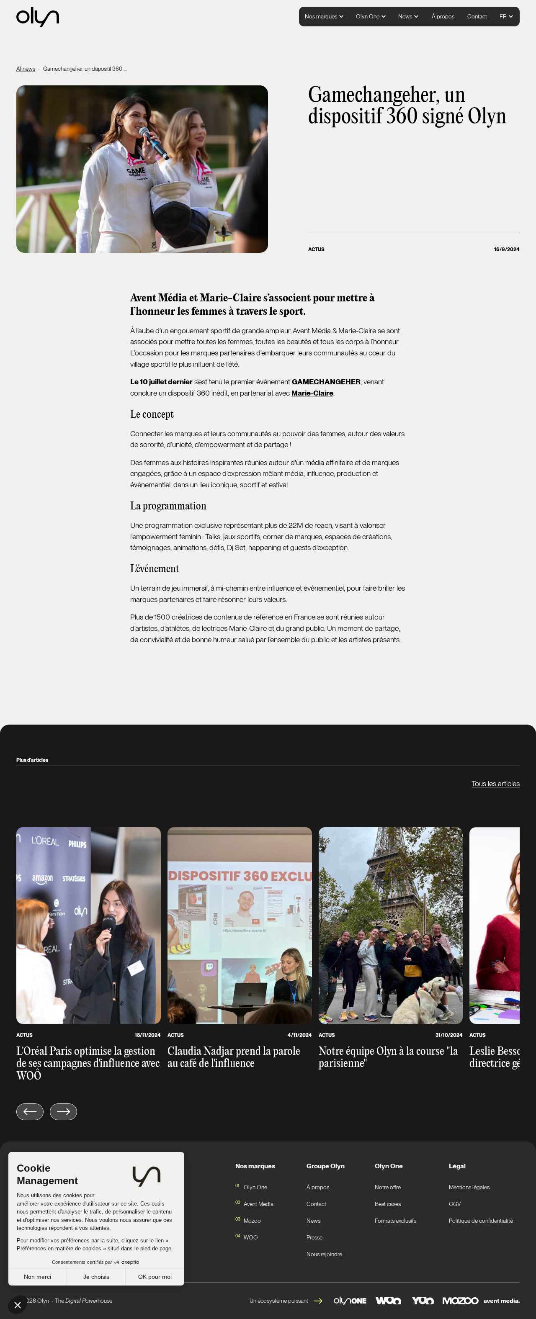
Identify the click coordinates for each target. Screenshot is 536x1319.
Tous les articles (496, 783)
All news (25, 69)
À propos (443, 16)
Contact (477, 16)
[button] (324, 17)
